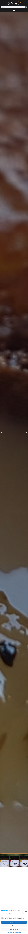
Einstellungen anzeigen (14, 929)
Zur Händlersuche (14, 33)
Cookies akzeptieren (14, 922)
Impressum (19, 932)
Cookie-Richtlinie (9, 932)
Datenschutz (15, 932)
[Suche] (26, 7)
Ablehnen (14, 925)
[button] (26, 910)
